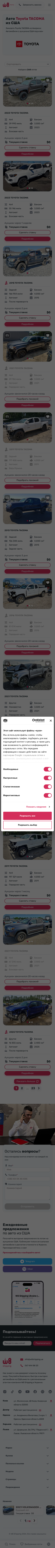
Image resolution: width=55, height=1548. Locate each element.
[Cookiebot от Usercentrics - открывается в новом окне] (33, 720)
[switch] (48, 778)
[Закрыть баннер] (51, 721)
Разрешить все (27, 816)
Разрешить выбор (27, 825)
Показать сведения (36, 807)
